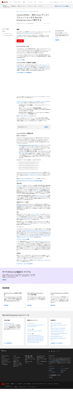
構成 (37, 55)
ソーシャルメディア (40, 363)
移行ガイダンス (27, 116)
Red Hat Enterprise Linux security (57, 331)
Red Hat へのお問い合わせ (27, 383)
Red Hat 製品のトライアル (29, 357)
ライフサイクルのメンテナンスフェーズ (35, 173)
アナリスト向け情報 (52, 372)
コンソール (51, 2)
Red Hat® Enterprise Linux (30, 33)
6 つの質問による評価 (21, 35)
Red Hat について (51, 366)
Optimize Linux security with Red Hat (34, 330)
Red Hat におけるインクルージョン (42, 383)
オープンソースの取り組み (64, 368)
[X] (56, 351)
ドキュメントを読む (21, 59)
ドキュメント (40, 6)
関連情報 (46, 127)
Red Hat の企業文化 (52, 368)
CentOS (32, 31)
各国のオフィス (20, 383)
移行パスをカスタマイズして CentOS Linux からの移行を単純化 (29, 180)
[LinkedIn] (49, 351)
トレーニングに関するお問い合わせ (42, 362)
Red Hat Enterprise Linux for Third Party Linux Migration (34, 230)
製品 (17, 11)
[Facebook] (54, 351)
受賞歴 (59, 362)
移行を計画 (20, 40)
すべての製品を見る (8, 343)
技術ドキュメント (41, 260)
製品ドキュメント (57, 2)
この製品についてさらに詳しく (57, 343)
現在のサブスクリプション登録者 (61, 6)
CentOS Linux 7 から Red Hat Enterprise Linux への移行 (28, 101)
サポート (62, 2)
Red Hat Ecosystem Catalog (17, 364)
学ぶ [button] (35, 6)
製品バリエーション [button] (21, 6)
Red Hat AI (3, 357)
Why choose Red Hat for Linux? (57, 336)
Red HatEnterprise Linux (6, 6)
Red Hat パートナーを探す (17, 363)
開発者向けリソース (16, 361)
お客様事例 (50, 370)
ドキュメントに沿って (35, 214)
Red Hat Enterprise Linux (23, 11)
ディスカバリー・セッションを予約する (25, 263)
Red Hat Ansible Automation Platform (6, 362)
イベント (16, 383)
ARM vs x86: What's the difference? (58, 329)
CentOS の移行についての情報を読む (24, 72)
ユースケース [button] (29, 6)
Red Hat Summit (56, 383)
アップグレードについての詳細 (23, 239)
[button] (47, 23)
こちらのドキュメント (33, 175)
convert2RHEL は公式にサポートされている (29, 218)
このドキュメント (20, 185)
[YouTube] (51, 351)
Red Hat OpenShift (4, 360)
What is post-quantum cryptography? (58, 328)
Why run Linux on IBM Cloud (56, 323)
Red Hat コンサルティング (41, 195)
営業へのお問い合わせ (40, 357)
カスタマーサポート (16, 360)
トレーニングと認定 (16, 357)
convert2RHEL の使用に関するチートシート (28, 178)
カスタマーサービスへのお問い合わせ (42, 359)
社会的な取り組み (63, 370)
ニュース (61, 366)
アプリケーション (36, 190)
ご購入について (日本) (28, 361)
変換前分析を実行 (22, 205)
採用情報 (61, 372)
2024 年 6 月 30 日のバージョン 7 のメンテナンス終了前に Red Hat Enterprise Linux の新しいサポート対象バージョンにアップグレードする (34, 236)
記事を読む (6, 305)
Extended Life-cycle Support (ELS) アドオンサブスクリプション (38, 231)
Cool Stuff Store (50, 383)
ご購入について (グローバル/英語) (30, 359)
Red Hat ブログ (34, 383)
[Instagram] (58, 351)
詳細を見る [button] (13, 6)
